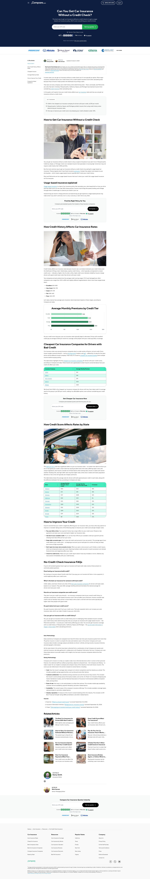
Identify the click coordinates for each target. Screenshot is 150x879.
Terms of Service (31, 873)
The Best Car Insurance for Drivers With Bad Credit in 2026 (64, 719)
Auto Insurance (36, 829)
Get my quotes (89, 27)
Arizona (47, 492)
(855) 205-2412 (109, 3)
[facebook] (110, 861)
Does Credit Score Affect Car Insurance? (96, 719)
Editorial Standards (103, 854)
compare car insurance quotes (88, 355)
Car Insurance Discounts (57, 851)
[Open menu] (28, 2)
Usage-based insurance (50, 186)
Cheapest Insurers (32, 71)
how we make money (84, 69)
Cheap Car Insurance (33, 841)
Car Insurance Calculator (57, 844)
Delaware (47, 507)
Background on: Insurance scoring (74, 704)
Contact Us (101, 858)
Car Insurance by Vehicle (57, 841)
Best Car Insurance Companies (35, 848)
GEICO (47, 381)
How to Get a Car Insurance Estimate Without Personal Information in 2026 (64, 731)
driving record (72, 353)
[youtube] (119, 861)
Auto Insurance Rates (33, 838)
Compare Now (91, 406)
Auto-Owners (48, 378)
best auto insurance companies (80, 584)
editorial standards (97, 69)
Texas (76, 841)
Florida (46, 510)
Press (100, 851)
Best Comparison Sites (33, 844)
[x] (115, 861)
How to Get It (31, 63)
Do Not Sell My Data (104, 844)
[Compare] (38, 3)
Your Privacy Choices (46, 873)
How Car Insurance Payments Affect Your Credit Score (62, 756)
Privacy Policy (102, 841)
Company (102, 834)
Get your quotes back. (80, 40)
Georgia (47, 513)
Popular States (80, 834)
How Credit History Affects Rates (34, 67)
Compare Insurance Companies (35, 851)
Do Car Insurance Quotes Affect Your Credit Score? (63, 744)
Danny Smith (50, 61)
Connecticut (48, 504)
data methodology (55, 70)
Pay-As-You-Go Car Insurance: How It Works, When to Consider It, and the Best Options (96, 731)
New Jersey (78, 851)
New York (77, 848)
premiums (77, 171)
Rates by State (31, 854)
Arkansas (47, 495)
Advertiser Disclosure (49, 72)
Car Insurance (32, 834)
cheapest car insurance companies (73, 361)
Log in (119, 3)
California (47, 498)
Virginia (77, 854)
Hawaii (46, 517)
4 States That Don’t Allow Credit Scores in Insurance (96, 744)
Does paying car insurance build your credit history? (65, 707)
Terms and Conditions (104, 848)
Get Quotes (92, 209)
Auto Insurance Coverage (57, 838)
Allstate (47, 385)
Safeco (46, 375)
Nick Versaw (61, 61)
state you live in (50, 466)
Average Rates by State (33, 75)
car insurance (82, 92)
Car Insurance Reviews (56, 848)
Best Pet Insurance (55, 854)
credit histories (55, 89)
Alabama (47, 489)
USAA (46, 372)
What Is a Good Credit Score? (60, 702)
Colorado (47, 501)
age (85, 353)
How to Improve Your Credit (34, 78)
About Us (101, 838)
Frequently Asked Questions (32, 82)
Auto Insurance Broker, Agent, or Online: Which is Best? (96, 756)
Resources (44, 829)
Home (29, 829)
